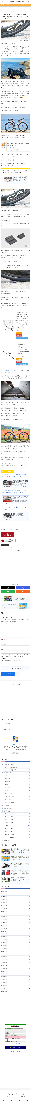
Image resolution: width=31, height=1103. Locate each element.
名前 (3, 639)
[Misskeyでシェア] (25, 649)
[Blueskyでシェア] (19, 649)
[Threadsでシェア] (12, 653)
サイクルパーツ (6, 545)
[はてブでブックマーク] (19, 653)
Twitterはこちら (13, 147)
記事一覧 (23, 1096)
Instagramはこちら (13, 150)
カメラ (4, 547)
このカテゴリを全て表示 (15, 1043)
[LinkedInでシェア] (15, 657)
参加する (24, 1045)
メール (3, 644)
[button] (28, 724)
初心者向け (10, 547)
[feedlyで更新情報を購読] (8, 591)
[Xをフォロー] (8, 587)
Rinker (21, 328)
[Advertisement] (15, 566)
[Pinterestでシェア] (8, 657)
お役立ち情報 (22, 545)
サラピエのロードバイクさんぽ (15, 1)
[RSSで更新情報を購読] (23, 591)
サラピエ (15, 744)
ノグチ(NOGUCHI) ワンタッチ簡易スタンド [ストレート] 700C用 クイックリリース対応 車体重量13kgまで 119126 (22, 349)
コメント (4, 623)
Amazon (19, 333)
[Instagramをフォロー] (23, 587)
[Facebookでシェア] (5, 653)
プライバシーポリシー (15, 1098)
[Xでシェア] (5, 649)
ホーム (8, 1096)
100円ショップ (14, 545)
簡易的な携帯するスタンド (13, 370)
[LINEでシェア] (25, 653)
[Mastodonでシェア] (12, 649)
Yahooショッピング (21, 337)
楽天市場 (19, 335)
